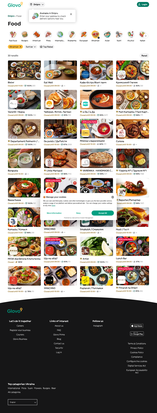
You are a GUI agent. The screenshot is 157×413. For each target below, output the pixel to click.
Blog (59, 339)
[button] (13, 36)
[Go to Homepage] (15, 4)
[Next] (145, 35)
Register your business (20, 330)
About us (59, 325)
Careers (20, 325)
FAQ (59, 330)
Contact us (59, 343)
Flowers (37, 388)
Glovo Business (20, 339)
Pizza (23, 388)
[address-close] (71, 14)
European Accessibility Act (136, 371)
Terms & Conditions (137, 343)
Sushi (30, 388)
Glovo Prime (59, 334)
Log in (59, 352)
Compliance (136, 357)
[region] (78, 36)
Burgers (46, 388)
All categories (14, 392)
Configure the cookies (137, 361)
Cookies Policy (137, 352)
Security (59, 348)
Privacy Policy (137, 348)
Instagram (98, 325)
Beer (54, 388)
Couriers (20, 334)
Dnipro (11, 16)
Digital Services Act (137, 365)
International (14, 388)
